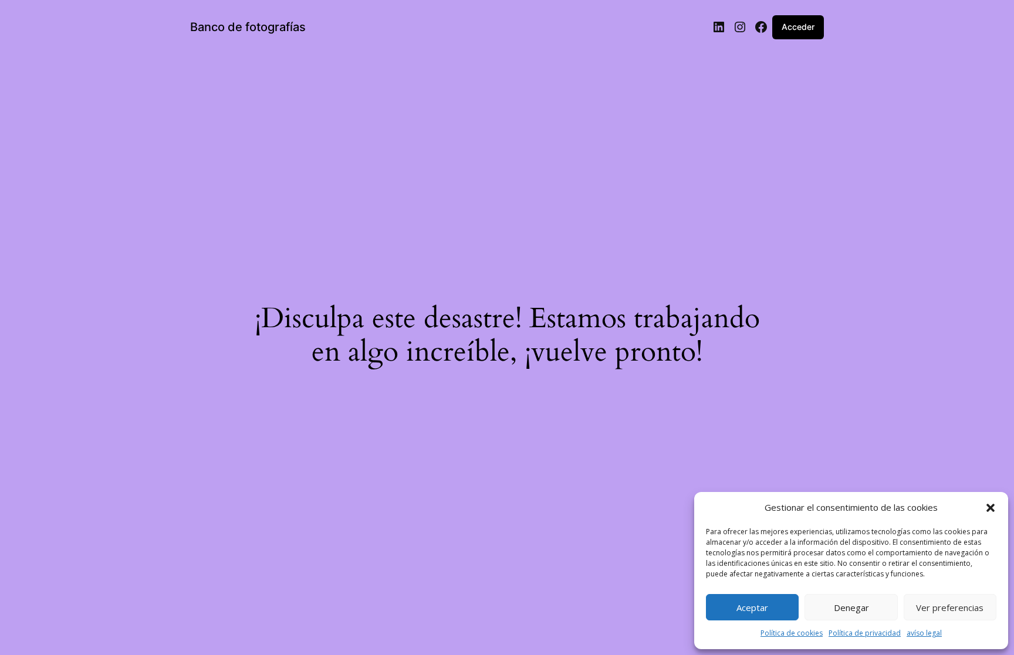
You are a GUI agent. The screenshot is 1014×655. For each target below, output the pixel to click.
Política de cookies (791, 633)
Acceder (798, 27)
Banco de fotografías (248, 27)
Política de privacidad (865, 633)
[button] (990, 508)
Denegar (851, 607)
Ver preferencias (949, 607)
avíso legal (924, 633)
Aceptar (752, 607)
